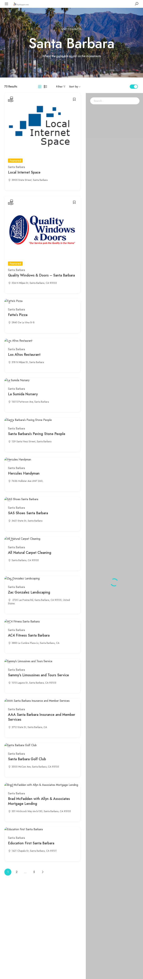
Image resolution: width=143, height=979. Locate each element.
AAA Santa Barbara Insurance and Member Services (41, 717)
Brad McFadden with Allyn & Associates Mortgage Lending (39, 801)
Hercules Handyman (24, 473)
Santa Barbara (16, 167)
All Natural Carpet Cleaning (29, 552)
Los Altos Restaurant (24, 354)
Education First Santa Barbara (31, 843)
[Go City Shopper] (21, 4)
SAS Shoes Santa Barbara (28, 513)
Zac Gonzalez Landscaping (29, 592)
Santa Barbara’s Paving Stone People (36, 433)
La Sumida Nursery (23, 394)
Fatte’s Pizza (17, 314)
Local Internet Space (24, 172)
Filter (59, 86)
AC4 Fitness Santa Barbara (29, 635)
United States (71, 29)
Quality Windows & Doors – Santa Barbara (41, 275)
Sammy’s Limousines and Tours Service (38, 675)
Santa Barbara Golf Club (27, 759)
